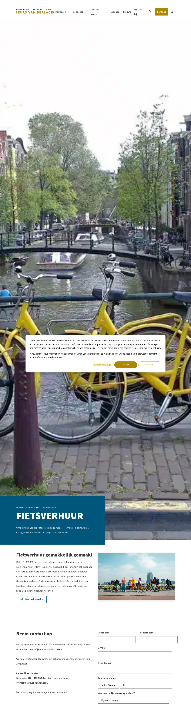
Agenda (115, 12)
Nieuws (127, 12)
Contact (161, 12)
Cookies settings (102, 364)
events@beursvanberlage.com (31, 682)
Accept (126, 364)
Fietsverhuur (49, 507)
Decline (149, 364)
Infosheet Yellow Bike (31, 599)
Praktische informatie (27, 507)
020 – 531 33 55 (35, 678)
